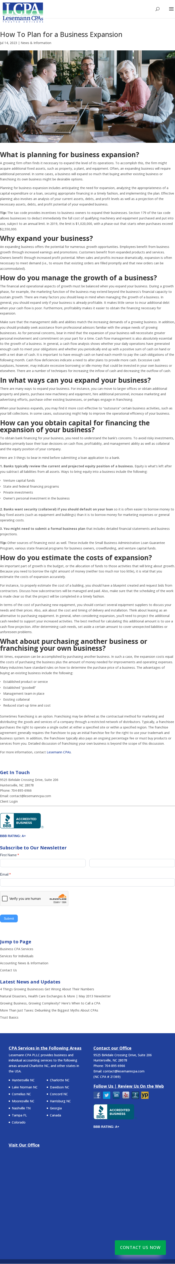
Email (5, 874)
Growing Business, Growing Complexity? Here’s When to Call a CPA (50, 1003)
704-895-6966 (22, 790)
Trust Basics (9, 1017)
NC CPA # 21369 (107, 1076)
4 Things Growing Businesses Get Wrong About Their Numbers (47, 989)
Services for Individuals (16, 956)
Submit (9, 918)
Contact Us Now (140, 1247)
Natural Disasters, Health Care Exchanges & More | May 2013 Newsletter (55, 996)
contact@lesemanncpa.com (30, 796)
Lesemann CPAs (59, 752)
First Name (9, 855)
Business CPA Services (16, 949)
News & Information (36, 43)
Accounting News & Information (24, 963)
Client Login (9, 801)
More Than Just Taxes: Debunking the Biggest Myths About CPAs (49, 1010)
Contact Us (8, 970)
